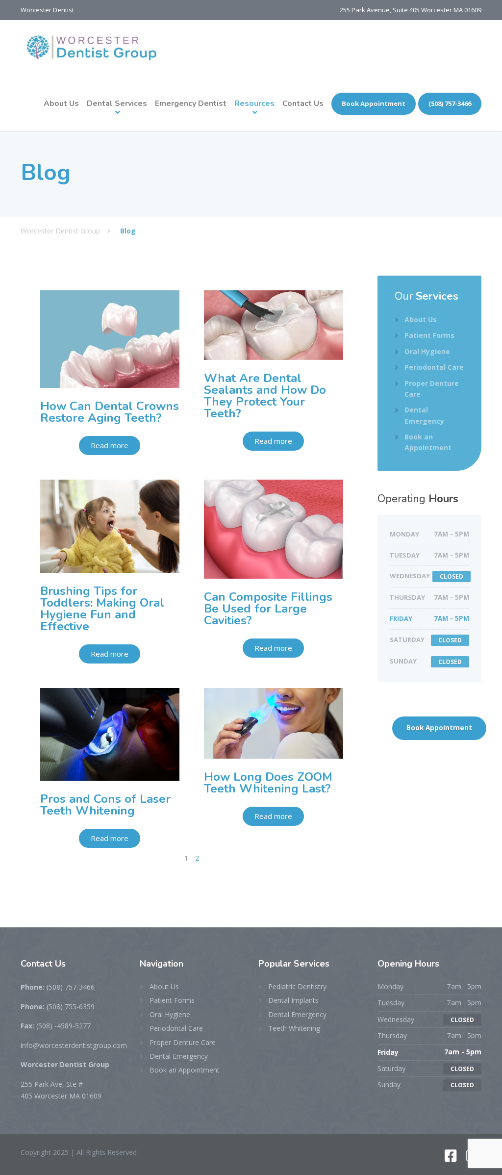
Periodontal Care (434, 367)
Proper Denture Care (431, 389)
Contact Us (303, 103)
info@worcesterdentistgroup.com (74, 1045)
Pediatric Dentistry (297, 986)
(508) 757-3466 (449, 103)
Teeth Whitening (294, 1028)
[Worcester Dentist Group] (91, 48)
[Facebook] (451, 1158)
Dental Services (117, 103)
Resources (254, 103)
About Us (61, 103)
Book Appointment (373, 103)
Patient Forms (429, 335)
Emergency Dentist (190, 103)
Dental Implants (293, 1000)
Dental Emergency (424, 415)
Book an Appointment (428, 442)
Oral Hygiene (427, 351)
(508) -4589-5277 (56, 1025)
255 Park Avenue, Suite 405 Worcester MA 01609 (410, 9)
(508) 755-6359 (58, 1006)
